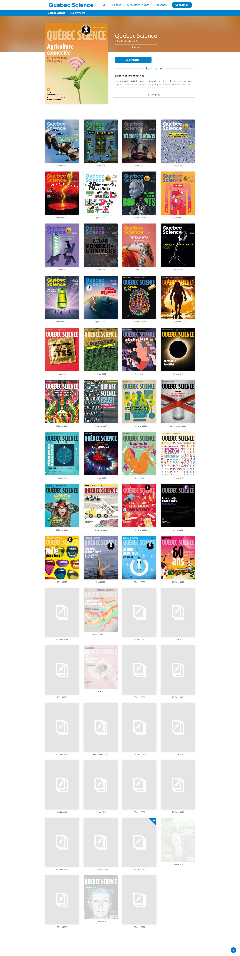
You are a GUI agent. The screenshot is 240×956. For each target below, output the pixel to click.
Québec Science (56, 12)
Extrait (136, 47)
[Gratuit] (152, 801)
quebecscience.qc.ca (138, 4)
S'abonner (160, 4)
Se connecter (133, 59)
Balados (116, 4)
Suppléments (77, 12)
